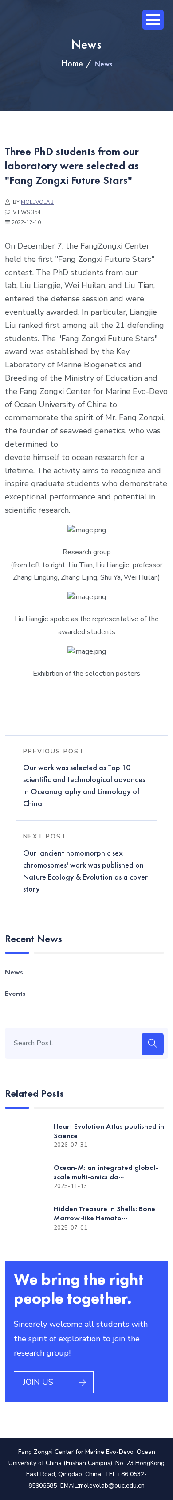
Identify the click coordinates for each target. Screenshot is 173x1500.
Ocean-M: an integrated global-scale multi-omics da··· (106, 1172)
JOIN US (38, 1382)
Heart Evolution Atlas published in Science (109, 1131)
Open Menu (153, 20)
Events (15, 993)
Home (72, 63)
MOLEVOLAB (37, 202)
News (14, 972)
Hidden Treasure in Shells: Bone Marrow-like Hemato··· (104, 1213)
